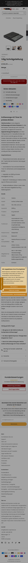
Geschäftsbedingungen (19, 294)
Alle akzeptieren (14, 286)
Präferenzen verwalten (14, 290)
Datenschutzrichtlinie (7, 294)
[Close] (26, 268)
